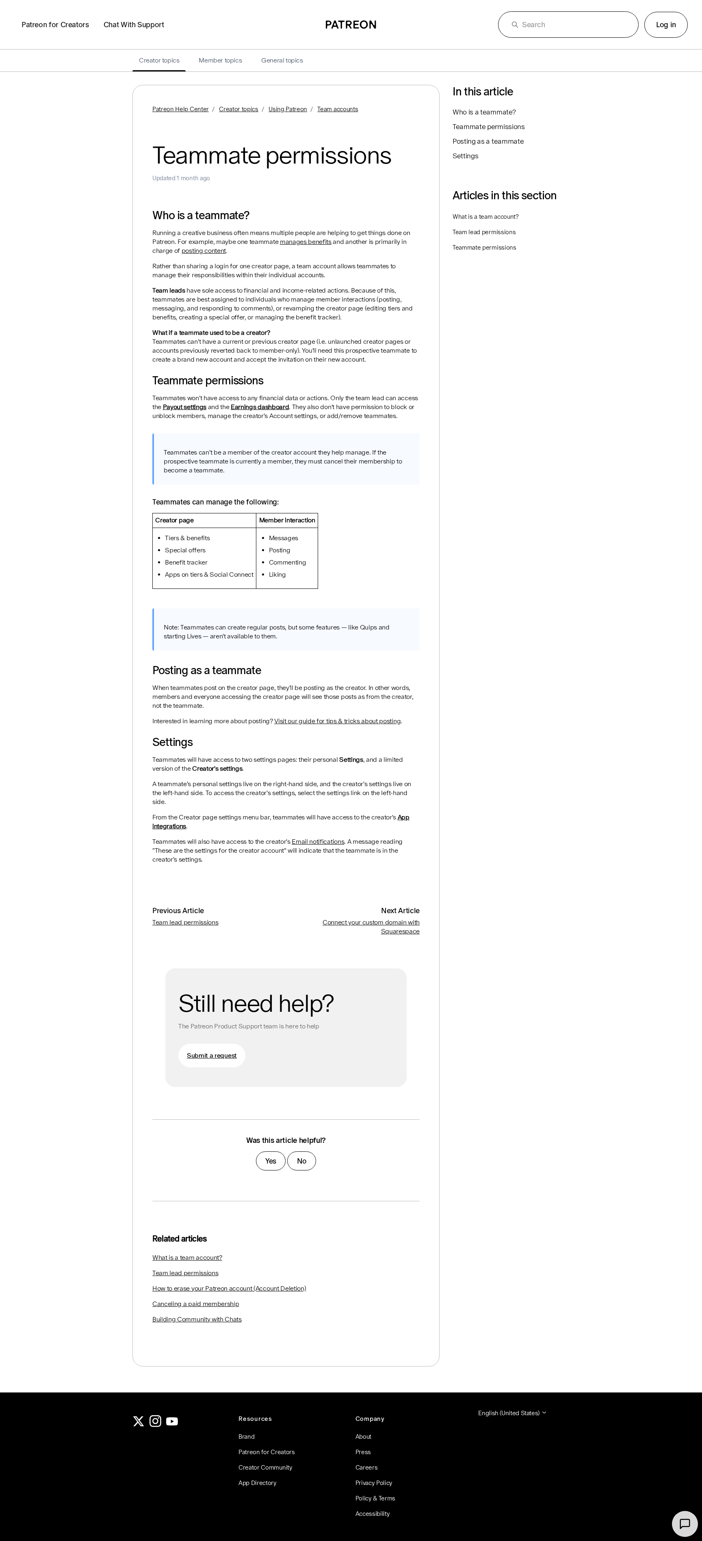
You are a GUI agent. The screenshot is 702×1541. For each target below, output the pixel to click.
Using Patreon (288, 109)
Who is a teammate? (484, 112)
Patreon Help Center (180, 109)
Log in (666, 24)
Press (363, 1451)
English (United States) (509, 1413)
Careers (366, 1467)
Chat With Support (134, 24)
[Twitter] (138, 1424)
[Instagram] (156, 1424)
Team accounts (337, 109)
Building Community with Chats (197, 1319)
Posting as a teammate (488, 141)
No (302, 1161)
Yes (270, 1161)
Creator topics (238, 109)
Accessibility (372, 1513)
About (363, 1436)
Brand (246, 1436)
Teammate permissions (489, 127)
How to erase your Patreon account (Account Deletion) (229, 1288)
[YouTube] (172, 1424)
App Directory (257, 1482)
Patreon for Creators (55, 24)
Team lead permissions (185, 922)
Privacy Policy (374, 1482)
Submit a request (212, 1055)
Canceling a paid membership (195, 1304)
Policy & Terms (375, 1498)
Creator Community (265, 1467)
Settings (465, 156)
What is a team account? (187, 1257)
